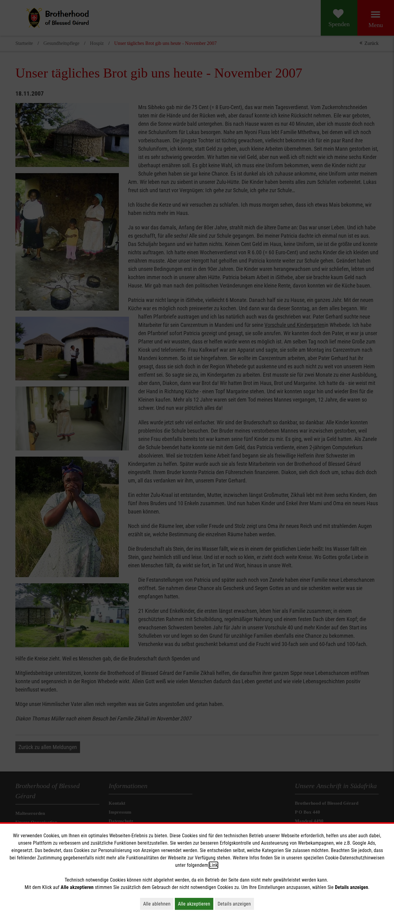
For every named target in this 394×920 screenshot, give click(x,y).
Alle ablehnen (158, 904)
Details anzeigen (236, 904)
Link (213, 865)
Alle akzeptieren (195, 904)
